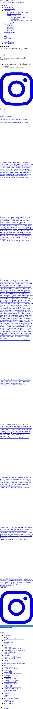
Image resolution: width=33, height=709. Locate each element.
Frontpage (7, 653)
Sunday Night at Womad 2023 (12, 687)
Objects (6, 665)
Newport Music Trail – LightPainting (14, 663)
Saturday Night (8, 672)
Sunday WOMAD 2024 (11, 688)
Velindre (6, 693)
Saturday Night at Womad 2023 (13, 673)
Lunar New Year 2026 (10, 658)
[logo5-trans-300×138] (12, 2)
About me (6, 637)
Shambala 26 (7, 677)
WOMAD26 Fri (8, 701)
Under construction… (10, 690)
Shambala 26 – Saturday (11, 680)
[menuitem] (18, 5)
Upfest (6, 692)
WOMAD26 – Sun (9, 700)
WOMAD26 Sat (8, 703)
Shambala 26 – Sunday (10, 682)
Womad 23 (7, 697)
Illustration (7, 655)
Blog (5, 640)
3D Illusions (7, 635)
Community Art (8, 642)
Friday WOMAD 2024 (10, 652)
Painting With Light (9, 667)
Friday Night (7, 647)
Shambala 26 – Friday (10, 678)
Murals (6, 660)
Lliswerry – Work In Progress (12, 657)
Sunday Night (8, 685)
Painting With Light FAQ (11, 668)
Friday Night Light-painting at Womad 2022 (16, 650)
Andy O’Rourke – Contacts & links (14, 639)
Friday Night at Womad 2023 (12, 648)
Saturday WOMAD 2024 (11, 675)
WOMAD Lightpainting (11, 698)
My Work (6, 662)
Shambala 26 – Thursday (11, 683)
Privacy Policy (8, 670)
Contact (6, 644)
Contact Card (7, 645)
